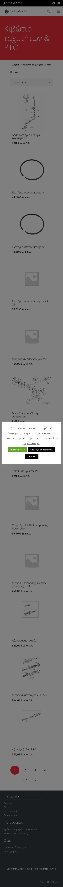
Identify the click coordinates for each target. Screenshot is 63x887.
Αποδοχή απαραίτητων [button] (41, 449)
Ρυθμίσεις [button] (32, 456)
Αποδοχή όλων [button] (17, 449)
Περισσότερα (32, 443)
